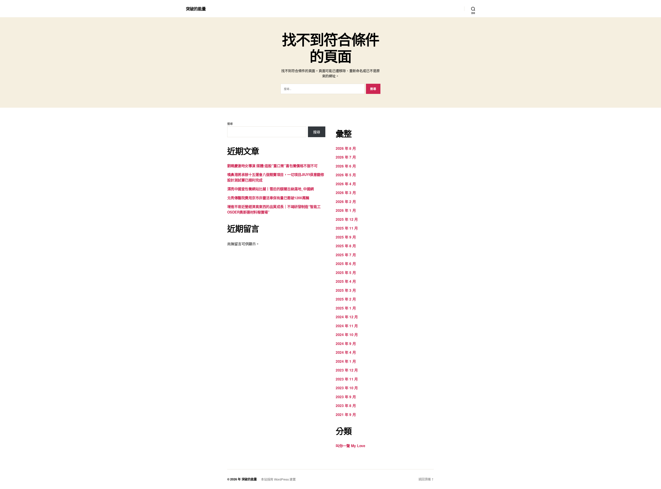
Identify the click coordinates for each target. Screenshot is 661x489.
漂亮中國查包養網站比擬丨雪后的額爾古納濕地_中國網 (270, 188)
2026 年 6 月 (346, 166)
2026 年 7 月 (346, 157)
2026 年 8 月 (346, 148)
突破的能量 (196, 9)
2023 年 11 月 (347, 378)
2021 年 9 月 (346, 414)
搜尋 (230, 124)
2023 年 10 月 (347, 387)
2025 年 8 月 (346, 245)
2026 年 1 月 (346, 210)
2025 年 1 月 (346, 307)
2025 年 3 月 (346, 290)
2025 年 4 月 (346, 281)
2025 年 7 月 (346, 254)
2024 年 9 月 (346, 343)
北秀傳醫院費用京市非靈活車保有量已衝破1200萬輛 (268, 197)
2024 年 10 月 (347, 334)
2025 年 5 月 (346, 272)
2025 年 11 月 (347, 228)
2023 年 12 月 (347, 370)
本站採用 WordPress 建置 (278, 479)
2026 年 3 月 (346, 192)
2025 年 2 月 (346, 299)
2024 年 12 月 (347, 316)
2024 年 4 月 (346, 352)
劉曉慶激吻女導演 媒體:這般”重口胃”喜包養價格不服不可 (272, 165)
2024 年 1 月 (346, 361)
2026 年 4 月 (346, 183)
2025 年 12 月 (347, 219)
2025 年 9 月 (346, 237)
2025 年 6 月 (346, 263)
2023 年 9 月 (346, 396)
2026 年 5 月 (346, 174)
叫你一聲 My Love (350, 445)
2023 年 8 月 (346, 405)
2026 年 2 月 (346, 201)
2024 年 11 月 (347, 325)
